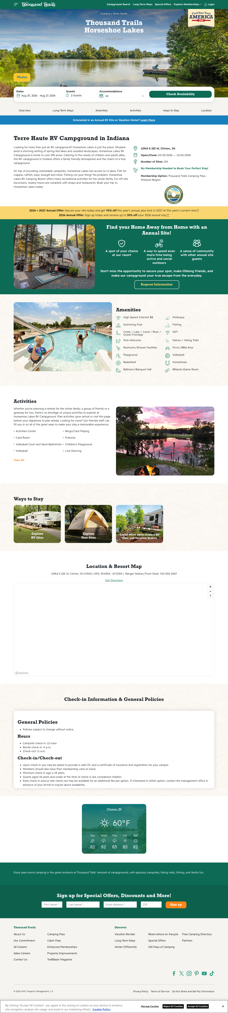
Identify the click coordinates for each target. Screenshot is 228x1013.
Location (206, 110)
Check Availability (180, 94)
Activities (135, 110)
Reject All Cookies (173, 1006)
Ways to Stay (171, 110)
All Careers (20, 946)
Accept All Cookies (198, 1006)
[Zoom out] (210, 591)
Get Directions (114, 580)
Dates (20, 91)
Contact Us (20, 959)
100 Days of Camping (161, 946)
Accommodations (110, 91)
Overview (25, 110)
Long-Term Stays (142, 4)
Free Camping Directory (197, 934)
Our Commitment (24, 940)
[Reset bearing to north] (210, 596)
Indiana (105, 13)
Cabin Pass (54, 940)
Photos (22, 77)
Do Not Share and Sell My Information (193, 991)
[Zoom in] (210, 587)
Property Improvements (62, 953)
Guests (70, 91)
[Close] (223, 1006)
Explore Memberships (187, 4)
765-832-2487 (114, 38)
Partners (187, 940)
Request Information (157, 284)
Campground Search (118, 4)
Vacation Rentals (125, 934)
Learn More (147, 120)
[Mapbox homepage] (21, 673)
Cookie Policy (101, 1009)
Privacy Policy (140, 991)
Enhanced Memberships (62, 946)
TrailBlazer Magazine (59, 959)
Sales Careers (22, 953)
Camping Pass (56, 934)
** (198, 210)
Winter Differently (126, 946)
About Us (19, 934)
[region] (114, 629)
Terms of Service (160, 991)
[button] (124, 96)
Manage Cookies (150, 1006)
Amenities (102, 110)
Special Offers (163, 4)
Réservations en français (163, 934)
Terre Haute (120, 13)
